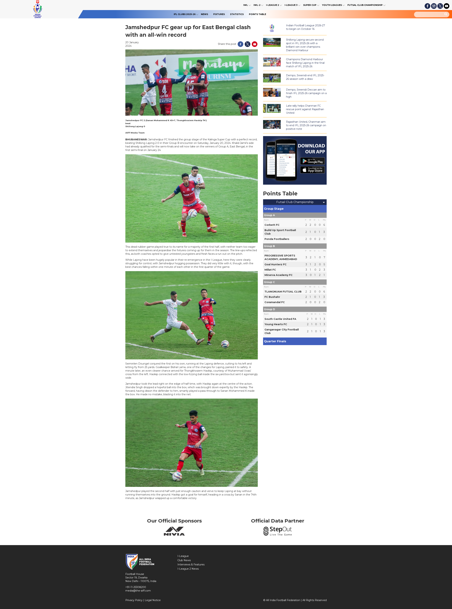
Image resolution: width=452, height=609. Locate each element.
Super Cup (309, 5)
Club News (184, 560)
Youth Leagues (332, 5)
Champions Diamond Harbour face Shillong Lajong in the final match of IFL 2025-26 (305, 63)
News (204, 14)
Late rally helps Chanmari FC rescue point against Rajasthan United (305, 109)
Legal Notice (153, 600)
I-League (183, 556)
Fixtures (219, 14)
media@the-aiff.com (138, 590)
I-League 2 (272, 5)
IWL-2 (257, 5)
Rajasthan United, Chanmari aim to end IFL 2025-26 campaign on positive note (306, 125)
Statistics (237, 14)
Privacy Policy (133, 600)
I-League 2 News (188, 568)
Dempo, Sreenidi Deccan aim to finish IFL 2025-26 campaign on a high (306, 93)
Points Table (257, 14)
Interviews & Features (190, 564)
